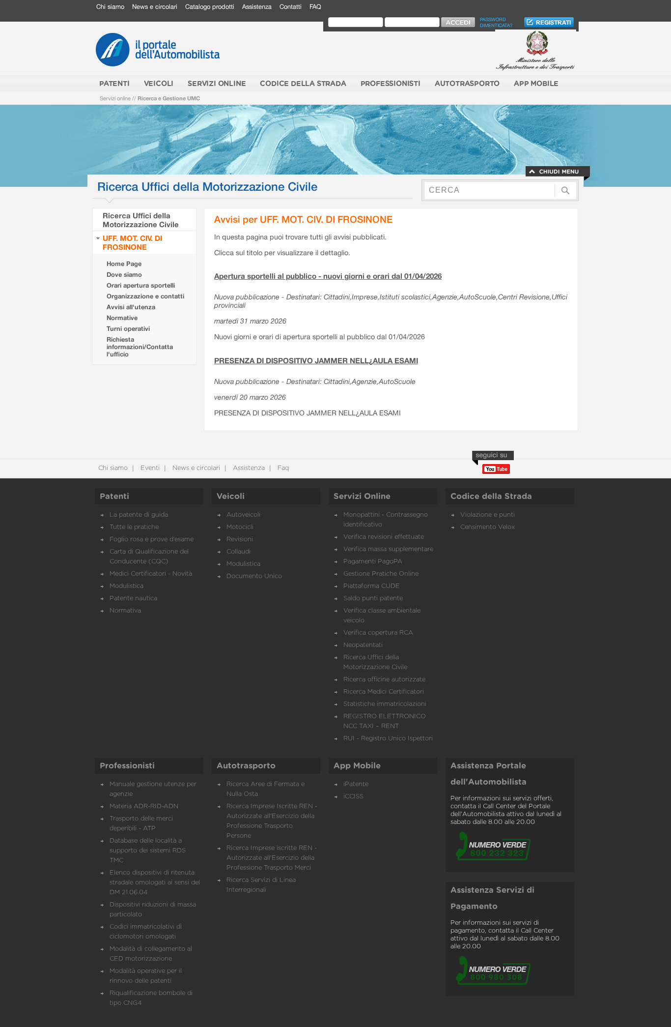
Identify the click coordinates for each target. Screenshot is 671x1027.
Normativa (125, 611)
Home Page (124, 263)
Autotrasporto (246, 766)
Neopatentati (363, 645)
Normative (122, 318)
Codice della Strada (491, 496)
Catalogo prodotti (209, 6)
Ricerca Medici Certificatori (383, 692)
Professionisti (127, 766)
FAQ (315, 6)
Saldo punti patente (373, 598)
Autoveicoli (243, 515)
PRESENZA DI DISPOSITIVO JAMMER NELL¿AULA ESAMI (316, 360)
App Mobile (357, 766)
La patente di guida (139, 515)
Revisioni (239, 539)
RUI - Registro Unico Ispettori (388, 738)
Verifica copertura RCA (378, 633)
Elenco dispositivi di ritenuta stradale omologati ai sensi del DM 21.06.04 (155, 883)
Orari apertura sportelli (141, 285)
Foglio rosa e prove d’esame (152, 539)
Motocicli (239, 527)
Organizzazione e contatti (145, 296)
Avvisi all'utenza (131, 307)
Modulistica (126, 586)
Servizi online (115, 98)
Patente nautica (133, 598)
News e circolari (154, 6)
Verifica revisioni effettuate (383, 537)
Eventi (149, 468)
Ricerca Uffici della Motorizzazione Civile (141, 220)
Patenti (114, 496)
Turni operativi (128, 328)
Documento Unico (254, 576)
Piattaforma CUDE (371, 586)
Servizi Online (362, 496)
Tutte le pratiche (134, 527)
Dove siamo (124, 274)
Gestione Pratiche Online (381, 574)
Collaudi (238, 552)
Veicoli (231, 496)
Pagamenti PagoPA (372, 561)
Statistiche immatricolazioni (384, 704)
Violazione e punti (487, 515)
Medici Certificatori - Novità (151, 574)
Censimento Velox (487, 527)
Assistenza (257, 6)
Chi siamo (110, 6)
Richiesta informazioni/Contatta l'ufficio (140, 347)
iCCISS (353, 796)
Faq (282, 468)
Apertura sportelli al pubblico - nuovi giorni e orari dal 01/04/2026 (328, 275)
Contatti (291, 6)
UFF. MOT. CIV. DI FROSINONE (132, 242)
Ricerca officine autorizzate (384, 679)
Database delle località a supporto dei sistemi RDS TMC (148, 851)
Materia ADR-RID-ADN (144, 806)
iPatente (355, 784)
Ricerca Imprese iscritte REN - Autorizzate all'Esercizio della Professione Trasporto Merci (271, 858)
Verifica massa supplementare (388, 549)
